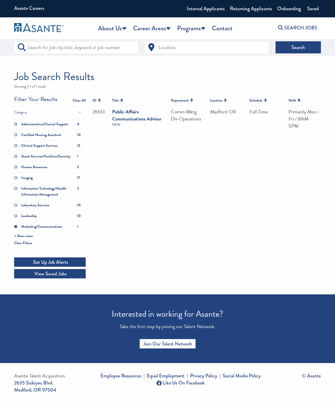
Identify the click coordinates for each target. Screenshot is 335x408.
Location (217, 100)
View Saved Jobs (50, 273)
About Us (110, 28)
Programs (189, 28)
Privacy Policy (203, 375)
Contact (222, 28)
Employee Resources (120, 375)
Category (20, 112)
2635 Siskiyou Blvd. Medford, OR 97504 (35, 386)
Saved (312, 8)
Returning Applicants (251, 8)
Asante (314, 375)
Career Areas (149, 28)
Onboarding (289, 8)
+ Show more (23, 236)
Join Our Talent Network (167, 344)
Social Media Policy (242, 375)
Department (181, 100)
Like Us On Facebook (183, 383)
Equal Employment (166, 375)
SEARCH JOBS (300, 27)
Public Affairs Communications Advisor (137, 115)
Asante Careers (29, 8)
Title (116, 100)
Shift (293, 100)
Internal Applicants (206, 8)
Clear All (79, 100)
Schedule (256, 100)
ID (95, 100)
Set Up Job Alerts (50, 262)
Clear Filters (23, 243)
